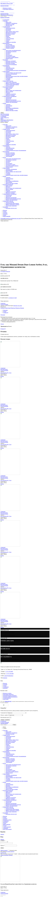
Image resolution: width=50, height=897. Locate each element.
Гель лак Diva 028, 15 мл (6, 623)
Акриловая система (10, 68)
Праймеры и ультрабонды (11, 23)
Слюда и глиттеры (10, 38)
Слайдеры (8, 37)
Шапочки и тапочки (10, 95)
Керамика (8, 106)
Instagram (5, 677)
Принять (11, 855)
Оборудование (6, 71)
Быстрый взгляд (4, 369)
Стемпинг (8, 39)
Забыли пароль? (4, 850)
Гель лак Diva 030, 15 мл (6, 444)
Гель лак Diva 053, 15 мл (6, 480)
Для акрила (8, 52)
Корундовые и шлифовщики (12, 108)
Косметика (5, 59)
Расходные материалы (8, 86)
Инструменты (6, 43)
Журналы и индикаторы (11, 99)
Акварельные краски (10, 28)
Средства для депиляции (11, 64)
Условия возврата (7, 698)
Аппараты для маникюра (11, 73)
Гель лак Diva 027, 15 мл (6, 552)
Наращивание (6, 65)
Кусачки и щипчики (10, 45)
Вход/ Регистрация (7, 829)
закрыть (2, 834)
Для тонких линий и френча (12, 57)
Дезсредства (8, 98)
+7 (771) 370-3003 (9, 671)
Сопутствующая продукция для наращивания (16, 70)
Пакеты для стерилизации (11, 102)
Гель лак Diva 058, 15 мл (6, 408)
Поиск (2, 112)
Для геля (8, 53)
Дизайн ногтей (6, 26)
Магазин (6, 218)
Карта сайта (5, 699)
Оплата (4, 685)
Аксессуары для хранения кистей (13, 50)
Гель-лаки (5, 20)
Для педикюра (9, 44)
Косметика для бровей (11, 61)
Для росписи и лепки (10, 56)
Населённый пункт (5, 717)
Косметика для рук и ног (11, 62)
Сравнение (3, 303)
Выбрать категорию (5, 17)
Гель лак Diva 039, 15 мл (6, 516)
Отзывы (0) (5, 312)
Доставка (5, 684)
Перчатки (8, 92)
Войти (2, 847)
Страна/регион (4, 712)
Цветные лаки (9, 25)
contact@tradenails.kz (8, 675)
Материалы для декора (11, 32)
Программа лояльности (8, 694)
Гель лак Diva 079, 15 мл (6, 588)
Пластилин (8, 35)
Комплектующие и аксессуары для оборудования (17, 76)
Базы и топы (8, 22)
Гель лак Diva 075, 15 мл (6, 372)
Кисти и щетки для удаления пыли (13, 90)
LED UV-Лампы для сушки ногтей (13, 72)
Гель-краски (8, 29)
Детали (4, 311)
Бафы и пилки (9, 88)
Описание (5, 310)
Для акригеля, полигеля (11, 51)
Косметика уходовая (10, 63)
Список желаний (4, 304)
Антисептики (9, 97)
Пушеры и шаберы (10, 48)
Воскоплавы (8, 75)
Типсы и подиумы (10, 85)
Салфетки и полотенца (11, 93)
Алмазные (8, 104)
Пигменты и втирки (10, 33)
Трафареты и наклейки (11, 42)
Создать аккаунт (10, 851)
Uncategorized (6, 19)
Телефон (3, 840)
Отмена (2, 719)
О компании (6, 686)
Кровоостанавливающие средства (13, 101)
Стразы (7, 40)
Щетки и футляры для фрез (12, 110)
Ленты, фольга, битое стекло (12, 31)
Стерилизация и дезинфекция (9, 96)
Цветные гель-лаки (10, 24)
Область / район (4, 715)
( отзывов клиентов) (5, 271)
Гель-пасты (8, 30)
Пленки (7, 36)
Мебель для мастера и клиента (12, 83)
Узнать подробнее (4, 855)
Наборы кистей (9, 58)
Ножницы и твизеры (10, 46)
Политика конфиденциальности (10, 696)
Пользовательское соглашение (10, 695)
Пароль (3, 845)
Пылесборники (9, 77)
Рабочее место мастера (8, 81)
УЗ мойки (8, 79)
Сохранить (7, 719)
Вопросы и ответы (7, 693)
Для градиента (9, 55)
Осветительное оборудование (12, 84)
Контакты (5, 688)
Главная (2, 218)
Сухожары (8, 78)
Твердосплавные (9, 109)
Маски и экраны (9, 91)
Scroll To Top (3, 852)
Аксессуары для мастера (11, 82)
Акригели (8, 66)
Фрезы (4, 103)
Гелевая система (9, 69)
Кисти (4, 49)
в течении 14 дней (12, 297)
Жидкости (8, 89)
